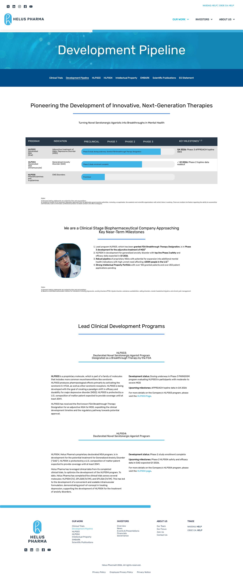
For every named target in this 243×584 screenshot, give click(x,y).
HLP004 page (144, 471)
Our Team (161, 526)
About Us (225, 19)
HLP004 (108, 77)
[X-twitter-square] (8, 6)
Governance (123, 536)
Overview (121, 526)
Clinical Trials (56, 77)
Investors (202, 19)
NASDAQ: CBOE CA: (218, 5)
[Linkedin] (13, 6)
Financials (122, 533)
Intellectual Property (126, 77)
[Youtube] (31, 6)
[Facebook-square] (25, 6)
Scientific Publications (164, 77)
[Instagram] (19, 6)
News (119, 528)
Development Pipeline (77, 77)
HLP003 (96, 77)
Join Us (160, 532)
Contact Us (162, 535)
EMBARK (144, 77)
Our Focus (161, 529)
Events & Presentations (128, 531)
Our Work (179, 19)
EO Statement (186, 77)
